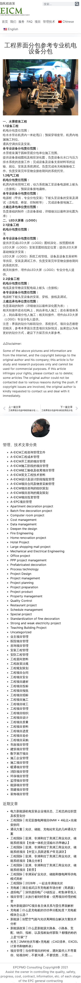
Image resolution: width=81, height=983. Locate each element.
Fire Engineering (21, 533)
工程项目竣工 (19, 704)
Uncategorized (20, 632)
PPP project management (28, 560)
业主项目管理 (19, 636)
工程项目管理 (19, 708)
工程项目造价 (19, 735)
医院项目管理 (19, 641)
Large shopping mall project (30, 547)
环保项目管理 (19, 776)
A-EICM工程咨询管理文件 (27, 452)
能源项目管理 (19, 785)
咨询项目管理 (19, 645)
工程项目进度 (19, 731)
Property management (26, 596)
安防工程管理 (19, 654)
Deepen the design (23, 529)
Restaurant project (23, 605)
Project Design (20, 574)
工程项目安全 (19, 677)
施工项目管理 (19, 762)
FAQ (29, 21)
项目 (38, 21)
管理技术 (49, 21)
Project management (25, 578)
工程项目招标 (19, 695)
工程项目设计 (19, 717)
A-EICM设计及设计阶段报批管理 (32, 479)
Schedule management (26, 609)
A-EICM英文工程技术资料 (27, 475)
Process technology (24, 569)
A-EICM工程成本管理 (24, 457)
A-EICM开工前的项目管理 (27, 461)
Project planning (22, 583)
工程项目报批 (19, 690)
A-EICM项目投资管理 (24, 497)
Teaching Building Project (28, 627)
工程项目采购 (19, 740)
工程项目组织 (19, 713)
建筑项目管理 (19, 749)
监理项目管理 (19, 780)
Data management (23, 524)
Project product (21, 592)
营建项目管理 (19, 789)
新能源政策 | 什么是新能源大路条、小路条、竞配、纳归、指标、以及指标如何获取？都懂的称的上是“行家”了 (43, 932)
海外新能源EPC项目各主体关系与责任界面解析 (42, 905)
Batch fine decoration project (31, 511)
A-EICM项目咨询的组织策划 (29, 488)
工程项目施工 (19, 699)
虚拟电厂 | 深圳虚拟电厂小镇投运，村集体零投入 (43, 892)
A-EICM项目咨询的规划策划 (29, 493)
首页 (5, 21)
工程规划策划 (19, 668)
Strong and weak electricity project (35, 623)
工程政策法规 (19, 663)
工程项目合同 (19, 672)
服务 (21, 21)
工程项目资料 (19, 726)
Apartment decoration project (31, 506)
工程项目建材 (19, 681)
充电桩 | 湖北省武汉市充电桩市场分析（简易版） (43, 888)
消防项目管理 (19, 771)
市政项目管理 (19, 744)
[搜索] (77, 4)
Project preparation (24, 587)
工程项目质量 (19, 722)
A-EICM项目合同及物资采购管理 (32, 484)
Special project (21, 614)
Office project (20, 556)
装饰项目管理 (19, 794)
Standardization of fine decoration (35, 618)
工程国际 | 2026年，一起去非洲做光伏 (36, 883)
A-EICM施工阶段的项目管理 (29, 466)
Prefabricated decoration (28, 565)
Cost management (23, 520)
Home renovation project (28, 538)
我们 (13, 21)
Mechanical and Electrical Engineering (37, 551)
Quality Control (21, 601)
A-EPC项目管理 (21, 502)
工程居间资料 (19, 659)
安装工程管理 (19, 650)
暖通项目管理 (19, 767)
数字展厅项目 (19, 753)
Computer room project (27, 515)
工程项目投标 (19, 686)
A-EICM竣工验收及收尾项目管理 (32, 470)
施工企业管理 (19, 758)
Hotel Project (19, 542)
